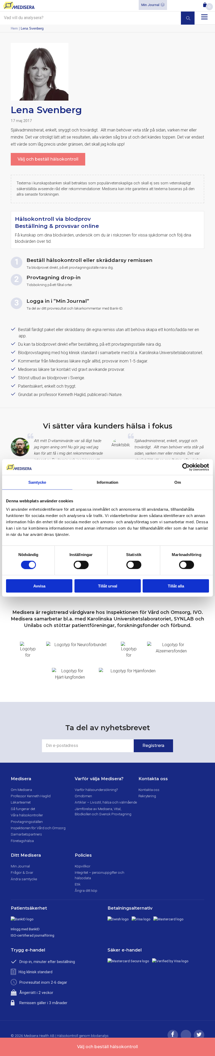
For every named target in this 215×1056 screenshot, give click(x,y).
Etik (77, 884)
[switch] (81, 565)
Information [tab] (107, 482)
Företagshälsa (22, 841)
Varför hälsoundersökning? (96, 790)
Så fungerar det (23, 809)
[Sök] (188, 18)
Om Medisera (21, 790)
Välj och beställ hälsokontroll (48, 159)
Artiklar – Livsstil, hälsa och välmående (106, 802)
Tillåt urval (107, 586)
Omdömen (83, 796)
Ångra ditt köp (86, 890)
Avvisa (39, 586)
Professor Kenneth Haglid (31, 796)
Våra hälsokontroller (27, 815)
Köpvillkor (82, 866)
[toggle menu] (204, 17)
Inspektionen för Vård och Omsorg (38, 828)
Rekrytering (147, 796)
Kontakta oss (148, 790)
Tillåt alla (176, 586)
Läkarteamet (21, 802)
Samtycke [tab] (37, 482)
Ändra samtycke (24, 879)
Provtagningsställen (27, 822)
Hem (14, 28)
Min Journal (150, 5)
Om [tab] (177, 482)
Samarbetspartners (26, 834)
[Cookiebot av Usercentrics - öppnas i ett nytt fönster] (186, 467)
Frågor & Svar (22, 872)
